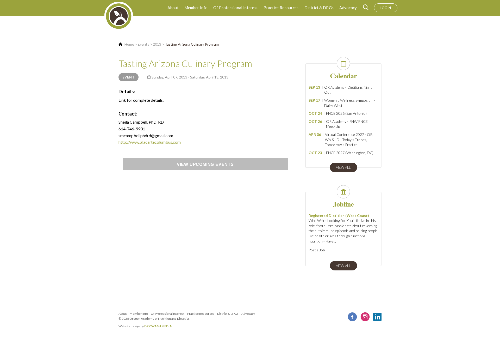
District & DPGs (319, 7)
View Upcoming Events (205, 164)
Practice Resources (281, 7)
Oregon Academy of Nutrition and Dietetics (159, 318)
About (173, 7)
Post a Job (317, 250)
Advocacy (348, 7)
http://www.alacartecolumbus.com (149, 142)
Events (143, 44)
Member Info (196, 7)
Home (129, 44)
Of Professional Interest (235, 7)
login (385, 8)
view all (343, 167)
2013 (157, 44)
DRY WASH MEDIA (158, 326)
